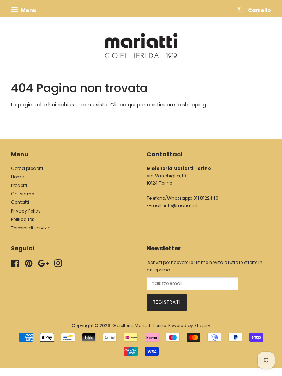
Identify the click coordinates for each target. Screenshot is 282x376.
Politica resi (23, 220)
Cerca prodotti (27, 168)
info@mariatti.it (181, 206)
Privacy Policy (26, 211)
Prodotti (19, 185)
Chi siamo (22, 194)
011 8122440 (205, 198)
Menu (28, 10)
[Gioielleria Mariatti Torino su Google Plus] (43, 265)
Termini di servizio (30, 228)
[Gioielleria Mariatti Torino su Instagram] (58, 265)
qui (131, 104)
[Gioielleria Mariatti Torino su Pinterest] (29, 265)
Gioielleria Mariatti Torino (139, 326)
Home (17, 177)
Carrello (259, 10)
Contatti (20, 202)
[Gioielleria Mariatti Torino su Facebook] (15, 265)
